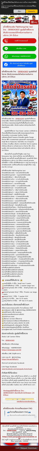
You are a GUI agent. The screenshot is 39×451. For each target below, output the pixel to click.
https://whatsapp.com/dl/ (11, 350)
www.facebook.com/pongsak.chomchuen (17, 369)
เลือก (19, 11)
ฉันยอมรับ (31, 11)
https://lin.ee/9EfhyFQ (10, 359)
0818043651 (23, 71)
